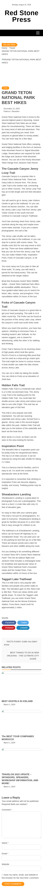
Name (5, 843)
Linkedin (23, 628)
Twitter (23, 622)
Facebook (9, 622)
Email (5, 853)
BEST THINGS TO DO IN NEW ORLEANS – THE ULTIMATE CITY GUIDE (23, 655)
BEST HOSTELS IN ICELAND (17, 701)
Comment (7, 810)
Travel (5, 88)
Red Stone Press (21, 16)
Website (5, 864)
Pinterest (9, 628)
